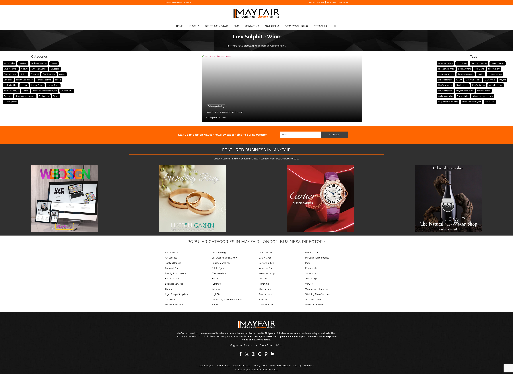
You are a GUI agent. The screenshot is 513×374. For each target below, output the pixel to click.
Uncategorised (10, 102)
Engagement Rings (221, 263)
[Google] (259, 354)
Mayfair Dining (478, 85)
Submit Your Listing (296, 26)
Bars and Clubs (172, 268)
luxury (459, 80)
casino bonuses (497, 63)
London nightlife (445, 80)
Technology (44, 96)
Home (179, 26)
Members (309, 365)
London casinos (495, 74)
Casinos (54, 63)
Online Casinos (483, 91)
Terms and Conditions (280, 365)
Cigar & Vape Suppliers (176, 294)
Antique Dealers (173, 252)
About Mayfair (206, 365)
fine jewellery (494, 69)
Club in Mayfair (10, 69)
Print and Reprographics (317, 258)
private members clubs (483, 96)
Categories (320, 26)
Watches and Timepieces (317, 289)
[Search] (335, 26)
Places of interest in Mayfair (44, 91)
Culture (24, 69)
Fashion (23, 74)
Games (62, 74)
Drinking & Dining (39, 69)
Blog (236, 26)
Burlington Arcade (479, 63)
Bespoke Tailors (173, 278)
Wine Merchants (313, 299)
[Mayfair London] (256, 13)
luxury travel (490, 80)
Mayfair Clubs (462, 85)
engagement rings (446, 69)
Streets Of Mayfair (216, 26)
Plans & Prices (223, 365)
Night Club (264, 284)
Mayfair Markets (266, 263)
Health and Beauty (24, 80)
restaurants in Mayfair (471, 102)
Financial (35, 74)
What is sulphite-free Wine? (225, 112)
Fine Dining (479, 69)
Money (25, 91)
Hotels (58, 80)
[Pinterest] (266, 354)
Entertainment (10, 74)
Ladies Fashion (10, 85)
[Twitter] (247, 354)
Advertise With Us (241, 365)
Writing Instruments (314, 304)
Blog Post (23, 63)
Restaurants (311, 268)
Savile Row (489, 102)
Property (8, 96)
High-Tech (217, 294)
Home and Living (44, 80)
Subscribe (334, 134)
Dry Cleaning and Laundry (225, 258)
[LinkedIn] (272, 354)
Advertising (272, 26)
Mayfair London (495, 85)
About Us (194, 26)
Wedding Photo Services (317, 294)
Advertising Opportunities (337, 2)
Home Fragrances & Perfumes (227, 299)
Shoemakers (311, 273)
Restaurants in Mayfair (25, 96)
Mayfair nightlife (445, 91)
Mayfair (502, 80)
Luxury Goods (37, 85)
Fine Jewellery (49, 74)
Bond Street (462, 63)
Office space (265, 289)
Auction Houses (173, 263)
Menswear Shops (267, 273)
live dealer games (465, 74)
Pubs (307, 263)
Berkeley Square (445, 63)
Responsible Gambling (448, 102)
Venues (309, 284)
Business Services (39, 63)
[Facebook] (240, 354)
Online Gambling (445, 96)
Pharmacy (264, 299)
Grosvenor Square (446, 74)
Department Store (174, 304)
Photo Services (266, 304)
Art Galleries (9, 63)
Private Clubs (66, 91)
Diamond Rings (219, 252)
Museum (263, 278)
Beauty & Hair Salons (175, 273)
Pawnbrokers (265, 294)
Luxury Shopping (473, 80)
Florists (215, 278)
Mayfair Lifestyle (11, 91)
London (24, 85)
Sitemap (297, 365)
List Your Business (316, 2)
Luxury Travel (53, 85)
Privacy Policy (260, 365)
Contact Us (252, 26)
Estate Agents (219, 268)
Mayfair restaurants (464, 91)
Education (54, 69)
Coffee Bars (171, 299)
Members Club (266, 268)
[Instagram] (253, 354)
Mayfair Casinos (445, 85)
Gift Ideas (8, 80)
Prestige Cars (311, 252)
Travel (56, 96)
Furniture (216, 284)
